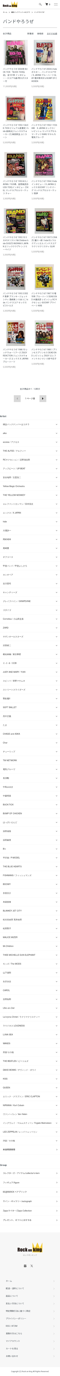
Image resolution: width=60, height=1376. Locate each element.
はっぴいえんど (10, 822)
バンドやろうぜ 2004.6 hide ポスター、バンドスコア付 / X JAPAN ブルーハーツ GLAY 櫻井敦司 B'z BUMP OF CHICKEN (44, 75)
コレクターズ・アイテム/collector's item (21, 1173)
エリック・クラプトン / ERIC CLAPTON (21, 1096)
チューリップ (9, 751)
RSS (8, 1326)
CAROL (6, 990)
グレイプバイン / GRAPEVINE (17, 601)
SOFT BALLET (10, 707)
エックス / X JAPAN (12, 512)
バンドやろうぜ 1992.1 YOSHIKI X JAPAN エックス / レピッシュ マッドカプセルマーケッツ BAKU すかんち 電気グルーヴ (44, 131)
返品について (12, 1296)
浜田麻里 (7, 839)
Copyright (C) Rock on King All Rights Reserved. (30, 1371)
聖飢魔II (6, 698)
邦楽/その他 (8, 1052)
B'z (4, 848)
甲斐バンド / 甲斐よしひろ (16, 565)
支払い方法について (15, 1303)
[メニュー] (55, 4)
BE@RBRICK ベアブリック (15, 1192)
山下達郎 (7, 972)
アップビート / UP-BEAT (14, 468)
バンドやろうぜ (39, 12)
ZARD (5, 627)
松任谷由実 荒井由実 (12, 919)
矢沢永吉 (7, 981)
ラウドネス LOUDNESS (14, 1025)
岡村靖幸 (7, 539)
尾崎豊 (6, 548)
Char (5, 742)
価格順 (40, 33)
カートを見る (12, 1348)
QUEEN (6, 1087)
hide (5, 521)
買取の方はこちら (14, 1333)
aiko (5, 433)
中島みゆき (8, 786)
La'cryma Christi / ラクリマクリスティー (21, 1016)
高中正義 (7, 716)
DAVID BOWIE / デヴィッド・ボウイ (19, 1069)
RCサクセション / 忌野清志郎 (16, 459)
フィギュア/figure (11, 1182)
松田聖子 (7, 928)
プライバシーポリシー (16, 1318)
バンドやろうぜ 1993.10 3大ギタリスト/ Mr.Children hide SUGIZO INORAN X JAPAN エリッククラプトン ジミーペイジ (15, 243)
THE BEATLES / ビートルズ (15, 1061)
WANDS (6, 1043)
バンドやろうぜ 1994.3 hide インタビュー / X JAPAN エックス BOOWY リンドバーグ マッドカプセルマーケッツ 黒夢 (44, 187)
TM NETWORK (10, 760)
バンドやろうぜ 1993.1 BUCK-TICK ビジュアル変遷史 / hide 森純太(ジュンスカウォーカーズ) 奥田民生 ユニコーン (16, 131)
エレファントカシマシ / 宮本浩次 (18, 503)
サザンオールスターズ (13, 636)
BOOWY (7, 884)
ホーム (5, 12)
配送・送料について (15, 1288)
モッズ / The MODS (12, 963)
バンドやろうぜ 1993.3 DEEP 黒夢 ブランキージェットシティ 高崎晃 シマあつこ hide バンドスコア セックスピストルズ (15, 299)
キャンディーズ (10, 592)
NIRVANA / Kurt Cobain (13, 1105)
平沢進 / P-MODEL (11, 857)
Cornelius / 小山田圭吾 (13, 618)
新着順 (30, 33)
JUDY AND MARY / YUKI (14, 671)
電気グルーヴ (9, 769)
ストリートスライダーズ (14, 689)
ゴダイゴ (7, 609)
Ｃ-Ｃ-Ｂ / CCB (9, 663)
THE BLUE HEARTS (12, 866)
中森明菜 (7, 795)
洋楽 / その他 (9, 1140)
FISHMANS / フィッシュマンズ (17, 875)
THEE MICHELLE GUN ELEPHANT (19, 954)
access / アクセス (11, 441)
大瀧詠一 (7, 530)
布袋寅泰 (7, 901)
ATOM (14, 1326)
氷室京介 (7, 892)
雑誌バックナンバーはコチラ (20, 12)
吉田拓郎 (7, 999)
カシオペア (8, 574)
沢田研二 (7, 645)
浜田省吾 (7, 831)
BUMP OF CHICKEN (12, 813)
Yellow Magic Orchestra (14, 486)
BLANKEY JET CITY (12, 910)
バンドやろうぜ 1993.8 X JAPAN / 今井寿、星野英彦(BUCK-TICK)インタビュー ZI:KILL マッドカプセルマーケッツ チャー (15, 187)
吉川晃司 (7, 583)
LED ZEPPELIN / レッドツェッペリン (20, 1131)
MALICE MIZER (10, 937)
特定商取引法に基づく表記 (18, 1311)
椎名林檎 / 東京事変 (12, 654)
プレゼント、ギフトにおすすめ (17, 1220)
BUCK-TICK (8, 804)
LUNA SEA (8, 1034)
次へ (42, 398)
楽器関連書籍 (9, 1149)
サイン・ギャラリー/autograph (17, 1201)
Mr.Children (8, 946)
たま (5, 724)
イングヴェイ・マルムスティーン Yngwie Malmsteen (27, 1122)
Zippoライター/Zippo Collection (17, 1211)
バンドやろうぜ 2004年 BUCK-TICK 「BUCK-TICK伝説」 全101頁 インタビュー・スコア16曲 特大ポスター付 (15, 75)
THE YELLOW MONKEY (14, 495)
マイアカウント (13, 1341)
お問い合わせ (12, 1356)
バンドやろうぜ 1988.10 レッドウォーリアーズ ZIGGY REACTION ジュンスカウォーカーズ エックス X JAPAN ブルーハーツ (15, 355)
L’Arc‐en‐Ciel (8, 1007)
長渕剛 (6, 778)
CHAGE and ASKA (11, 733)
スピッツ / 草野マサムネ (14, 680)
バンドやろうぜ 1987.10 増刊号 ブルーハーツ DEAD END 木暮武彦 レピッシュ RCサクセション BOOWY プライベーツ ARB (44, 299)
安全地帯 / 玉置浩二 (12, 477)
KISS (5, 1078)
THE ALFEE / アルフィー (14, 450)
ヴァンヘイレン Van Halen (15, 1114)
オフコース (8, 556)
